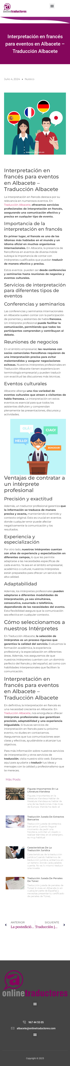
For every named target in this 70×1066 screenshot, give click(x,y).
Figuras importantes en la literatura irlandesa (42, 790)
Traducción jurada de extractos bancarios (45, 818)
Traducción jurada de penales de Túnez (45, 880)
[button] (52, 6)
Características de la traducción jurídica (39, 849)
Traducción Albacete (17, 204)
